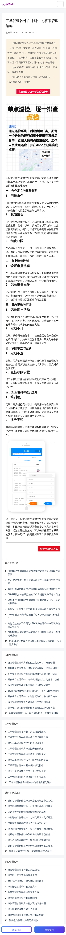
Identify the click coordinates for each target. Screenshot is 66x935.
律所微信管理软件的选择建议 (23, 920)
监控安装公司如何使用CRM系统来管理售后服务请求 (34, 608)
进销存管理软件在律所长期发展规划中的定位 (30, 800)
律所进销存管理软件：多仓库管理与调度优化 (30, 828)
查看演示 (49, 929)
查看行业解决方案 (49, 549)
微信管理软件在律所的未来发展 (23, 892)
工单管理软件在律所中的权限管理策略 (27, 731)
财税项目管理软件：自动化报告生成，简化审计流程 (33, 679)
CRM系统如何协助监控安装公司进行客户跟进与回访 (34, 594)
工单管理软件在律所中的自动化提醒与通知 (30, 782)
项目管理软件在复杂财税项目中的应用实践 (29, 701)
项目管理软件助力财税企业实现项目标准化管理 (31, 662)
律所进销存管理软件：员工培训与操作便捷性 (30, 806)
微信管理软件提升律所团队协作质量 (26, 880)
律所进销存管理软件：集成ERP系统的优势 (29, 839)
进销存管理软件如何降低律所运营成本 (27, 811)
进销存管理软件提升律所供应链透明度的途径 (30, 845)
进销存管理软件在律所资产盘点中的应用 (28, 823)
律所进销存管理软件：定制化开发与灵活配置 (30, 817)
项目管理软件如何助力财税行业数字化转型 (29, 685)
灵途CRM (7, 4)
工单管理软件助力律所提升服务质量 (26, 748)
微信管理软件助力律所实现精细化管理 (27, 903)
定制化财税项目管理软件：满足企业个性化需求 (31, 707)
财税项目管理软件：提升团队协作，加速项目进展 (33, 713)
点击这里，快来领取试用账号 (33, 91)
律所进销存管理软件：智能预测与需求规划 (30, 851)
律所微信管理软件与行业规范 (22, 875)
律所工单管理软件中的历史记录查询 (26, 742)
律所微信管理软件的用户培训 (22, 909)
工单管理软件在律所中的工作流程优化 (27, 754)
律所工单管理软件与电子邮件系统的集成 (28, 759)
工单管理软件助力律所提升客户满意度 (27, 776)
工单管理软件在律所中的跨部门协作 (26, 765)
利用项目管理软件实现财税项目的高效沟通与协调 (32, 673)
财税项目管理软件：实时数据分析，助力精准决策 (32, 696)
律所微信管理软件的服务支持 (22, 886)
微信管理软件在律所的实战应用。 (24, 869)
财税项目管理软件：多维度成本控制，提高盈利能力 (33, 668)
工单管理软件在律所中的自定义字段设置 (28, 737)
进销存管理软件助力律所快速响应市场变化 (29, 834)
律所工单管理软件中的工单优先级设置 (27, 771)
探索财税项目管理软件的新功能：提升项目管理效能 (33, 690)
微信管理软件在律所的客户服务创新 (26, 914)
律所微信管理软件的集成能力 (22, 897)
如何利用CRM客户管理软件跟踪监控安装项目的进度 (34, 588)
